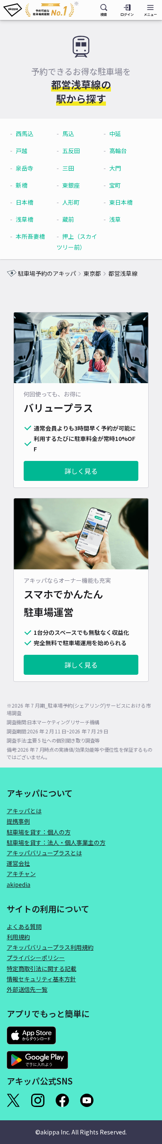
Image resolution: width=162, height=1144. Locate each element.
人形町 (71, 202)
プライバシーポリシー (36, 957)
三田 (68, 168)
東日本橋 (121, 202)
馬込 (68, 133)
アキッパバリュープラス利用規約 (50, 947)
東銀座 (71, 185)
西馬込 (24, 133)
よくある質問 (24, 926)
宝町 (115, 185)
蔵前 (68, 219)
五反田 (71, 150)
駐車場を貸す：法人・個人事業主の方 (56, 842)
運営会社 (18, 863)
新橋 (21, 185)
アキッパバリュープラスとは (44, 853)
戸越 (21, 150)
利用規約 (18, 937)
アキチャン (21, 873)
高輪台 (118, 150)
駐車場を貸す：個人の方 (39, 832)
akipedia (18, 884)
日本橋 (24, 202)
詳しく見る (81, 471)
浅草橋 (24, 219)
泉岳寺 (24, 168)
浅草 (115, 219)
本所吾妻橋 (30, 236)
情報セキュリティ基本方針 (41, 979)
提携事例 (18, 821)
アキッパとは (24, 811)
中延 (115, 133)
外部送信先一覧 (27, 989)
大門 (115, 168)
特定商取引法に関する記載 (41, 968)
